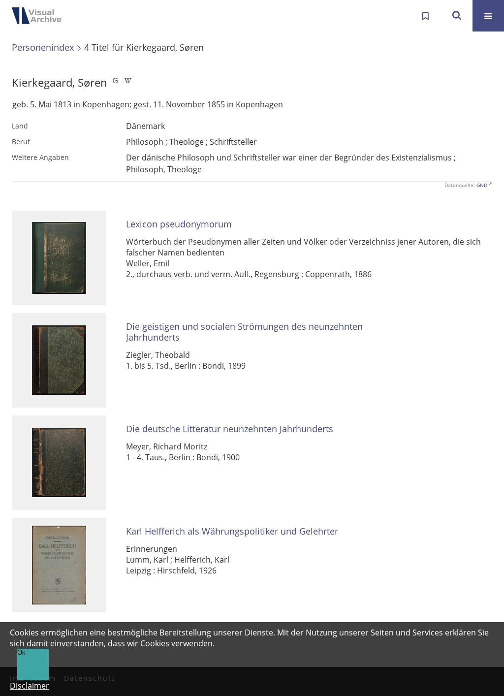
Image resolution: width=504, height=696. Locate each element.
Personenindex (43, 47)
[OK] (456, 16)
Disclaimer (29, 685)
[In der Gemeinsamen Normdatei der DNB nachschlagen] (115, 82)
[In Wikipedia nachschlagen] (128, 82)
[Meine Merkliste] (425, 16)
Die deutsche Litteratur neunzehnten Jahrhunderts (229, 429)
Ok (21, 652)
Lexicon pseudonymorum (179, 224)
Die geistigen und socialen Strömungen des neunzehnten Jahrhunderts (244, 332)
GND (481, 185)
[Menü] (488, 16)
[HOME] (39, 15)
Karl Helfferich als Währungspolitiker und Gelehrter (232, 531)
